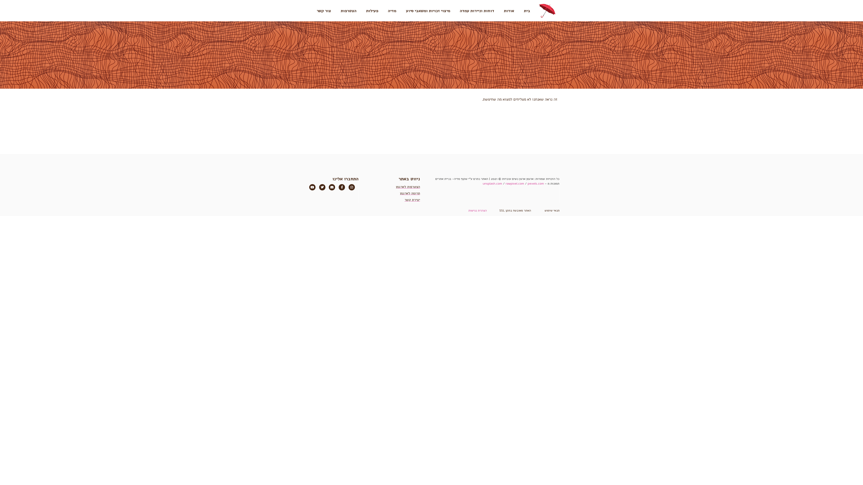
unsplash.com (492, 183)
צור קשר (324, 10)
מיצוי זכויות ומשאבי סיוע (428, 10)
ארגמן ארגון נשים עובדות (518, 179)
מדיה (392, 10)
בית (527, 10)
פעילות (372, 10)
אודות (509, 10)
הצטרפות (348, 10)
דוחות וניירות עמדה (477, 10)
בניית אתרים (443, 179)
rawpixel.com (515, 183)
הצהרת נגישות (477, 210)
